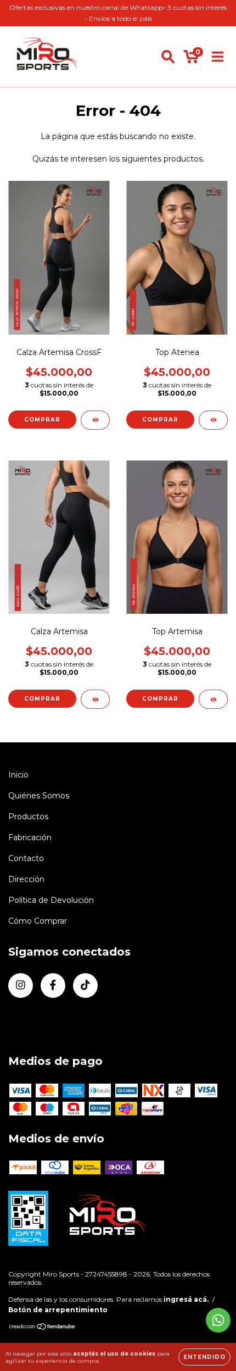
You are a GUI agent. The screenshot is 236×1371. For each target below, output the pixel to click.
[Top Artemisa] (213, 699)
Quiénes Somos (38, 796)
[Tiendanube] (42, 1328)
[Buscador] (168, 56)
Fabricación (30, 837)
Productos (28, 817)
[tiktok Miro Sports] (85, 985)
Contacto (26, 858)
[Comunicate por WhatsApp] (218, 1320)
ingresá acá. (186, 1299)
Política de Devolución (51, 900)
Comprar (42, 419)
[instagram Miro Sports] (20, 985)
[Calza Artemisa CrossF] (95, 420)
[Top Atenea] (213, 420)
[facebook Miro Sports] (53, 985)
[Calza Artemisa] (95, 699)
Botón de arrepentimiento (58, 1310)
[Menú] (217, 56)
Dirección (26, 879)
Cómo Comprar (37, 921)
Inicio (18, 775)
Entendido (204, 1357)
